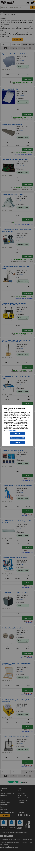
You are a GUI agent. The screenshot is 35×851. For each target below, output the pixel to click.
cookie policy (12, 430)
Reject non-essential (17, 438)
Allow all (17, 434)
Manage (17, 442)
